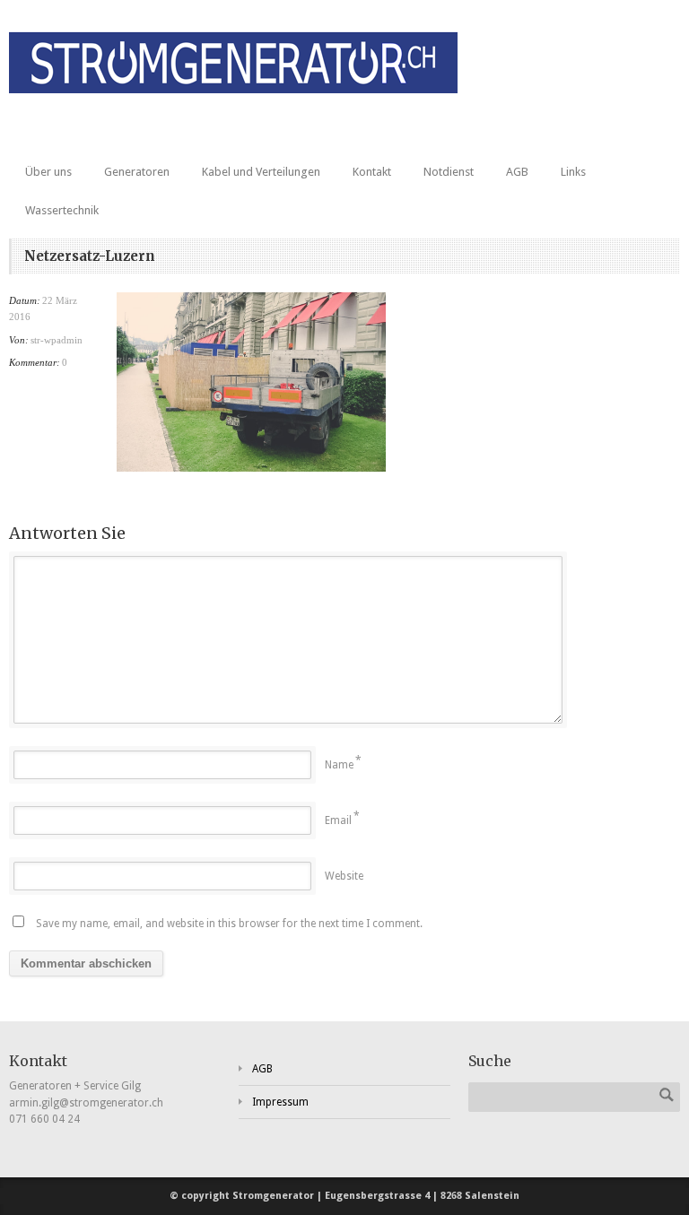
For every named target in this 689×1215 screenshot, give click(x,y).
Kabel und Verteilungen (261, 171)
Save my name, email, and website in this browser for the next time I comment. (229, 923)
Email (338, 820)
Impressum (280, 1102)
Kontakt (372, 171)
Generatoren (137, 171)
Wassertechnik (62, 210)
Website (344, 876)
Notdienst (448, 171)
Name (339, 765)
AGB (517, 171)
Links (573, 171)
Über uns (48, 171)
